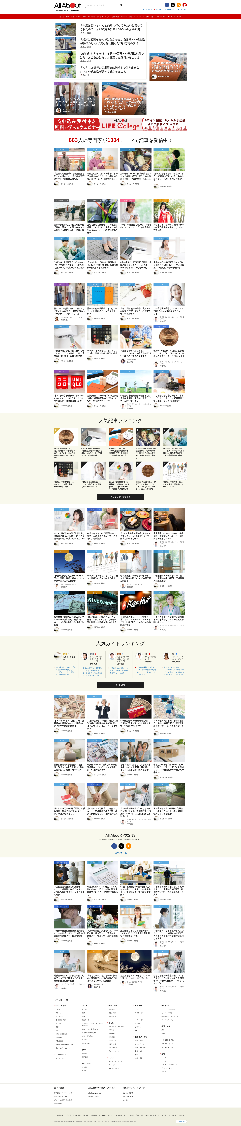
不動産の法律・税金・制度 (65, 1044)
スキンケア (139, 1013)
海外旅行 (85, 1053)
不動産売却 (59, 1041)
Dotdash (182, 1121)
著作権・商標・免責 (136, 1115)
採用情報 (68, 1115)
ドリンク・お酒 (114, 1068)
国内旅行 (85, 1057)
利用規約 (94, 1115)
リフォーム (59, 1016)
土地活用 (59, 1037)
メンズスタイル (139, 17)
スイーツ (112, 1065)
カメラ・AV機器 (167, 1013)
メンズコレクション (168, 1044)
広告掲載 (86, 1115)
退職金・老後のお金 (89, 1033)
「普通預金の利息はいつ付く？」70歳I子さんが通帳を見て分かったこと (119, 670)
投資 (83, 1013)
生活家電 (112, 1037)
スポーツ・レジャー (168, 1068)
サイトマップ (147, 10)
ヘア (136, 1016)
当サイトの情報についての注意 (155, 1115)
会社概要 (60, 1115)
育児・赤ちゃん (114, 1048)
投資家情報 (77, 1115)
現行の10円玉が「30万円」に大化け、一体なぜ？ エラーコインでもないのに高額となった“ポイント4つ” (93, 671)
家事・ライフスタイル (116, 1026)
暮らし (107, 17)
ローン (84, 1040)
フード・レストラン (115, 1061)
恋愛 (163, 1030)
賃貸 (57, 1027)
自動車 (84, 1067)
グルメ (169, 17)
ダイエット (139, 1027)
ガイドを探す (182, 10)
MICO (137, 1030)
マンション (59, 1013)
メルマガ (158, 10)
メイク (137, 1009)
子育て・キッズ (114, 1051)
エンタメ (165, 1057)
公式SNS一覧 (169, 10)
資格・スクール (140, 1048)
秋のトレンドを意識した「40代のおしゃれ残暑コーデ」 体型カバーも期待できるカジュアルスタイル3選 (174, 671)
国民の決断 (58, 1104)
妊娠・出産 (112, 1044)
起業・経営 (139, 1051)
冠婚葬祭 (112, 1033)
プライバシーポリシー (106, 1115)
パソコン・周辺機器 (168, 1009)
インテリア (59, 1023)
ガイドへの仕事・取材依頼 (63, 1100)
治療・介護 (112, 1016)
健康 (84, 17)
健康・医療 (113, 1006)
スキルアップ (139, 1044)
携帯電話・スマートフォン (171, 1016)
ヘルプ (181, 1115)
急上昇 (61, 17)
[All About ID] (185, 5)
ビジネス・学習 (126, 17)
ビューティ (91, 17)
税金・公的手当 (87, 1036)
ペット (164, 1071)
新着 (67, 17)
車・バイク (178, 17)
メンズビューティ (168, 1047)
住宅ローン (86, 1020)
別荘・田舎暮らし (62, 1034)
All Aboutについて (122, 1115)
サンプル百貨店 (128, 1093)
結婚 (163, 1033)
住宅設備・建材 (61, 1020)
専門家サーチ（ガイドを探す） (64, 1093)
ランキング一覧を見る (120, 497)
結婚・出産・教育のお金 (90, 1029)
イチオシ (126, 1100)
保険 (83, 1016)
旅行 (147, 17)
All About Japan (93, 1096)
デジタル (100, 17)
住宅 (72, 17)
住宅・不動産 (61, 1006)
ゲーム (164, 1061)
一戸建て (59, 1009)
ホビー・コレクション (169, 1064)
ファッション (160, 17)
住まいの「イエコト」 (63, 1048)
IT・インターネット (168, 1020)
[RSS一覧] (179, 5)
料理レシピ (112, 1030)
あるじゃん (86, 1043)
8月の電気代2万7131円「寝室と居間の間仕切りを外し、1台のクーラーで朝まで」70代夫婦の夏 (66, 671)
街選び (58, 1030)
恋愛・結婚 (115, 17)
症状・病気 (112, 1013)
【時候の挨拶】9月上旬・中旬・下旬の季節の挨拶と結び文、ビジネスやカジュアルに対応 (147, 671)
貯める (84, 1009)
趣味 (152, 17)
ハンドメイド (113, 1041)
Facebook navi (128, 1096)
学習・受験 (139, 1058)
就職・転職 (139, 1041)
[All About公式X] (173, 5)
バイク (84, 1071)
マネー (78, 17)
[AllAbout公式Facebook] (167, 5)
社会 (136, 1055)
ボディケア (139, 1020)
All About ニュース (94, 1093)
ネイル (137, 1023)
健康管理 (112, 1009)
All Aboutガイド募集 (61, 1096)
